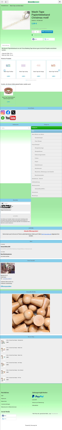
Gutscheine (35, 192)
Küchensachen (36, 185)
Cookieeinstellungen (5, 404)
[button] (37, 39)
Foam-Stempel (35, 144)
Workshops (35, 195)
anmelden (15, 216)
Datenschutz (4, 401)
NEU (33, 131)
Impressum (3, 398)
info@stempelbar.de (46, 234)
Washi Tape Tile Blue (8, 71)
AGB (2, 395)
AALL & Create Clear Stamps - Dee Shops (14, 362)
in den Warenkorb (48, 31)
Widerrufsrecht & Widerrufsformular (8, 407)
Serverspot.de (34, 425)
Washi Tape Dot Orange (38, 71)
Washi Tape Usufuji (23, 71)
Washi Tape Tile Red (53, 71)
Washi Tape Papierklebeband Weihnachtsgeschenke (8, 98)
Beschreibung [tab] (5, 45)
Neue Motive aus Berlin (38, 134)
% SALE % (34, 127)
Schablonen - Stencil (37, 178)
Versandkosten (44, 28)
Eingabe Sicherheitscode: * (6, 209)
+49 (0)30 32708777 (7, 278)
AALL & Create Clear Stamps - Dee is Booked (14, 370)
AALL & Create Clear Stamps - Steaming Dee (14, 340)
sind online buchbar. (5, 256)
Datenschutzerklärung (16, 220)
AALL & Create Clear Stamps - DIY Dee (13, 377)
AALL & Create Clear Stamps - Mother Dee (14, 347)
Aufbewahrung (36, 182)
